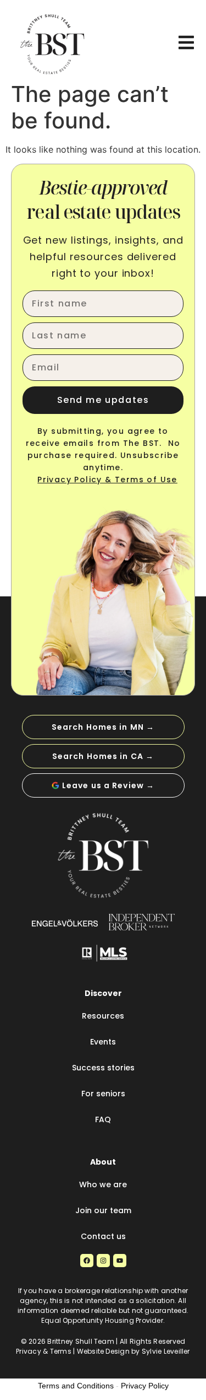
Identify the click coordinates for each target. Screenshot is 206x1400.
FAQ (103, 1119)
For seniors (103, 1093)
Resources (103, 1015)
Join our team (103, 1210)
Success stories (103, 1067)
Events (103, 1041)
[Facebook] (86, 1260)
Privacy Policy (145, 1385)
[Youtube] (119, 1260)
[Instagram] (103, 1260)
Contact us (103, 1236)
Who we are (103, 1184)
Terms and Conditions (76, 1385)
